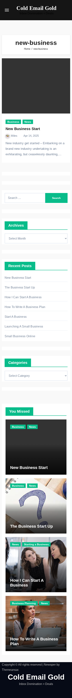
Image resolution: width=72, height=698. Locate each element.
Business (13, 121)
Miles (14, 135)
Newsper (50, 664)
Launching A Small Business (24, 326)
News (27, 121)
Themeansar (10, 669)
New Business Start (23, 129)
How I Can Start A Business (23, 297)
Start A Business (16, 316)
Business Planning (24, 603)
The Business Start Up (20, 287)
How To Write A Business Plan (25, 307)
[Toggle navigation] (7, 10)
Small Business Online (20, 336)
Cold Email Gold (36, 8)
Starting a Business (36, 544)
